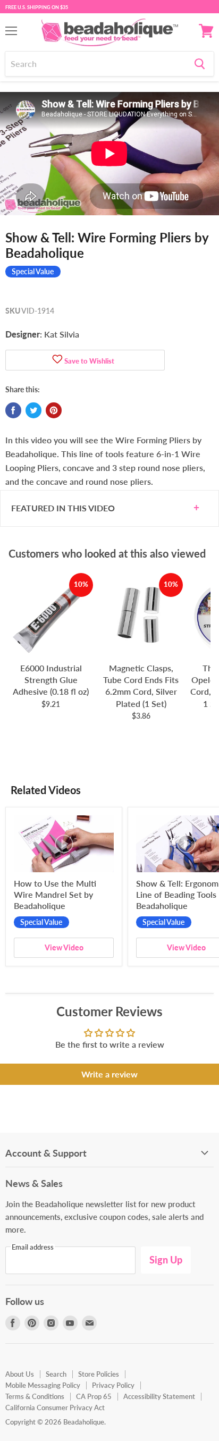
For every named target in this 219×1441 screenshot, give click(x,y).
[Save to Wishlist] (57, 360)
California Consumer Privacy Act (55, 1407)
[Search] (200, 64)
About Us (19, 1374)
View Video (64, 947)
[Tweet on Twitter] (33, 410)
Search (56, 1374)
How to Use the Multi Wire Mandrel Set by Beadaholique (55, 894)
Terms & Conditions (34, 1396)
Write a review (109, 1074)
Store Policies (98, 1374)
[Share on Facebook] (13, 410)
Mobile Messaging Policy (42, 1385)
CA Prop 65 (94, 1396)
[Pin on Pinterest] (54, 410)
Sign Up (165, 1260)
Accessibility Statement (159, 1396)
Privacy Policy (113, 1385)
